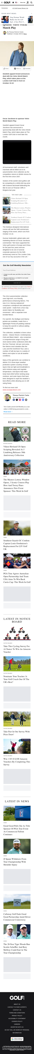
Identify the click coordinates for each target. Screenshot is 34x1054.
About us (17, 1004)
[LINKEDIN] (23, 400)
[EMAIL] (26, 400)
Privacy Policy (14, 288)
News (25, 34)
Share (7, 68)
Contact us (17, 1010)
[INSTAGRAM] (20, 400)
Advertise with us (17, 1027)
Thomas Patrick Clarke (16, 32)
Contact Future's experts (17, 1007)
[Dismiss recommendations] (31, 13)
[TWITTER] (17, 400)
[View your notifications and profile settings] (13, 2)
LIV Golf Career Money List (20, 8)
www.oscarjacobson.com (12, 390)
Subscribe (22, 2)
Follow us (18, 68)
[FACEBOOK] (14, 400)
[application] (17, 150)
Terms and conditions (17, 1013)
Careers (17, 1024)
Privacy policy (17, 1015)
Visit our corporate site (26, 1047)
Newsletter (27, 68)
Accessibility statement (17, 1018)
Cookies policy (17, 1021)
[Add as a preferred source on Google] (17, 1039)
